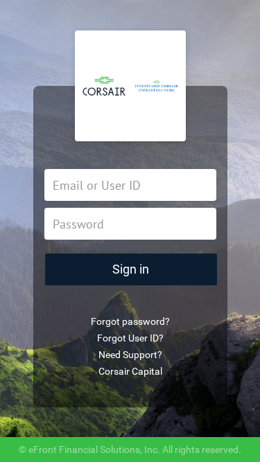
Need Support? (130, 354)
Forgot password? (130, 321)
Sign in (130, 269)
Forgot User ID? (130, 338)
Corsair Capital (130, 371)
